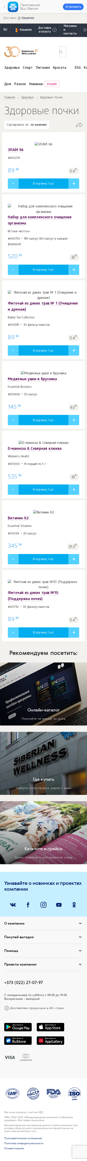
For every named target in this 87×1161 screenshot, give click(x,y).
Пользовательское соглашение (23, 1138)
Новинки (36, 84)
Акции (52, 84)
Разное (20, 84)
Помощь (11, 950)
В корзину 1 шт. (43, 184)
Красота (60, 68)
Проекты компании (20, 964)
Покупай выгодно (19, 937)
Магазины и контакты (70, 30)
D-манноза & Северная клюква (34, 449)
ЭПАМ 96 (15, 150)
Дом (7, 84)
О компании (14, 923)
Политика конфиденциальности (23, 1143)
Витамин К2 (18, 518)
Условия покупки (14, 1148)
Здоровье (12, 68)
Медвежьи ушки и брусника (32, 379)
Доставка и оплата (44, 30)
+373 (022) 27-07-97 (23, 982)
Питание (43, 68)
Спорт (28, 68)
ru (5, 30)
